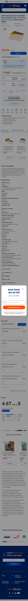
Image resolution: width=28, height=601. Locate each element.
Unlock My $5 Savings (14, 307)
